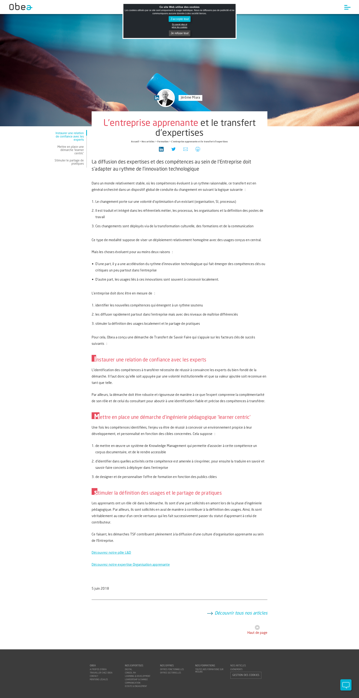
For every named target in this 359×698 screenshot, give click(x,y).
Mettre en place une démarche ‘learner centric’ (70, 150)
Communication (132, 683)
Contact (94, 676)
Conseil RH (130, 673)
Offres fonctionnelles (172, 670)
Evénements (236, 670)
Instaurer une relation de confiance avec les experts (70, 136)
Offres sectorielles (170, 673)
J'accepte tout (180, 19)
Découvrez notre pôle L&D (111, 553)
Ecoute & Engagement (136, 686)
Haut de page (257, 633)
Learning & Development (137, 676)
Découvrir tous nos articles (241, 613)
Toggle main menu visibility (347, 7)
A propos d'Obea (98, 670)
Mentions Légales (99, 680)
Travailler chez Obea (101, 673)
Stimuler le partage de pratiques (69, 162)
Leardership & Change (136, 680)
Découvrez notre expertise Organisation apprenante (131, 565)
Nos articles (238, 666)
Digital (128, 670)
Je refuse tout (179, 33)
